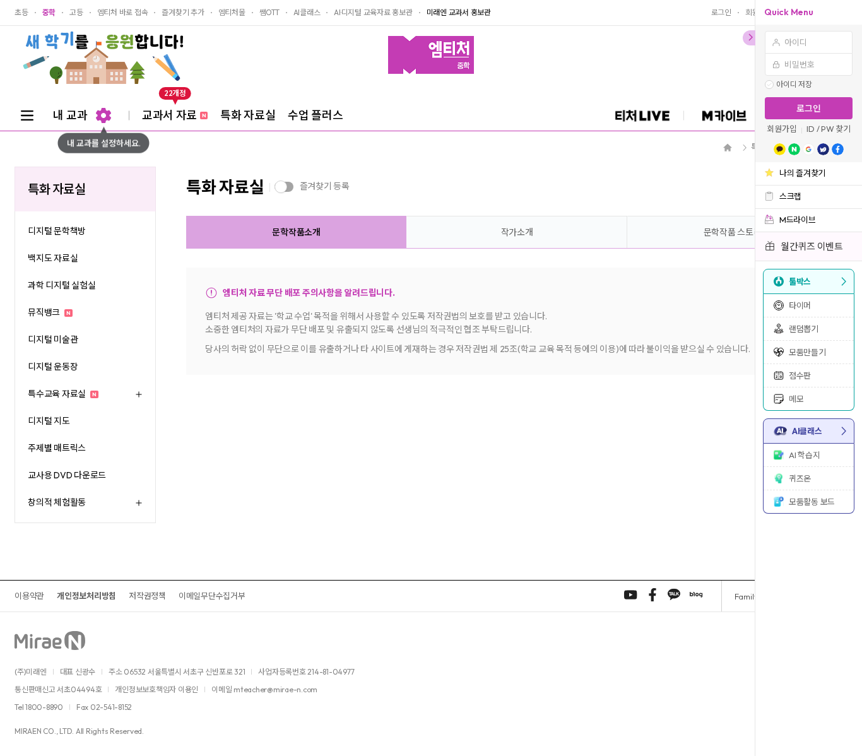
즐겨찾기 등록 (325, 186)
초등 (21, 12)
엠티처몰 (231, 12)
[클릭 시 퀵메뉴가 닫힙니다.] (749, 37)
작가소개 (517, 232)
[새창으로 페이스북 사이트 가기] (652, 594)
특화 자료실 (247, 115)
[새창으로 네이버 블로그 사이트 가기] (696, 594)
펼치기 (137, 394)
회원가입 (781, 129)
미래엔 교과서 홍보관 (459, 12)
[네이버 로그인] (794, 149)
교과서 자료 (174, 111)
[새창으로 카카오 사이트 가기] (674, 594)
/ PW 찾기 (834, 129)
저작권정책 (147, 596)
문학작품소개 (296, 232)
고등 (76, 12)
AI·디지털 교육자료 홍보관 (373, 12)
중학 (49, 12)
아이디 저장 (794, 84)
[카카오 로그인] (780, 149)
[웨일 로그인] (823, 149)
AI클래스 (307, 12)
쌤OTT (269, 12)
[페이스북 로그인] (838, 149)
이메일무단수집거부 (212, 596)
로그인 (808, 108)
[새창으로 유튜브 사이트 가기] (630, 594)
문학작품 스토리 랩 (738, 232)
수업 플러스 (315, 115)
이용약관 (29, 596)
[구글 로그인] (809, 149)
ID (810, 129)
